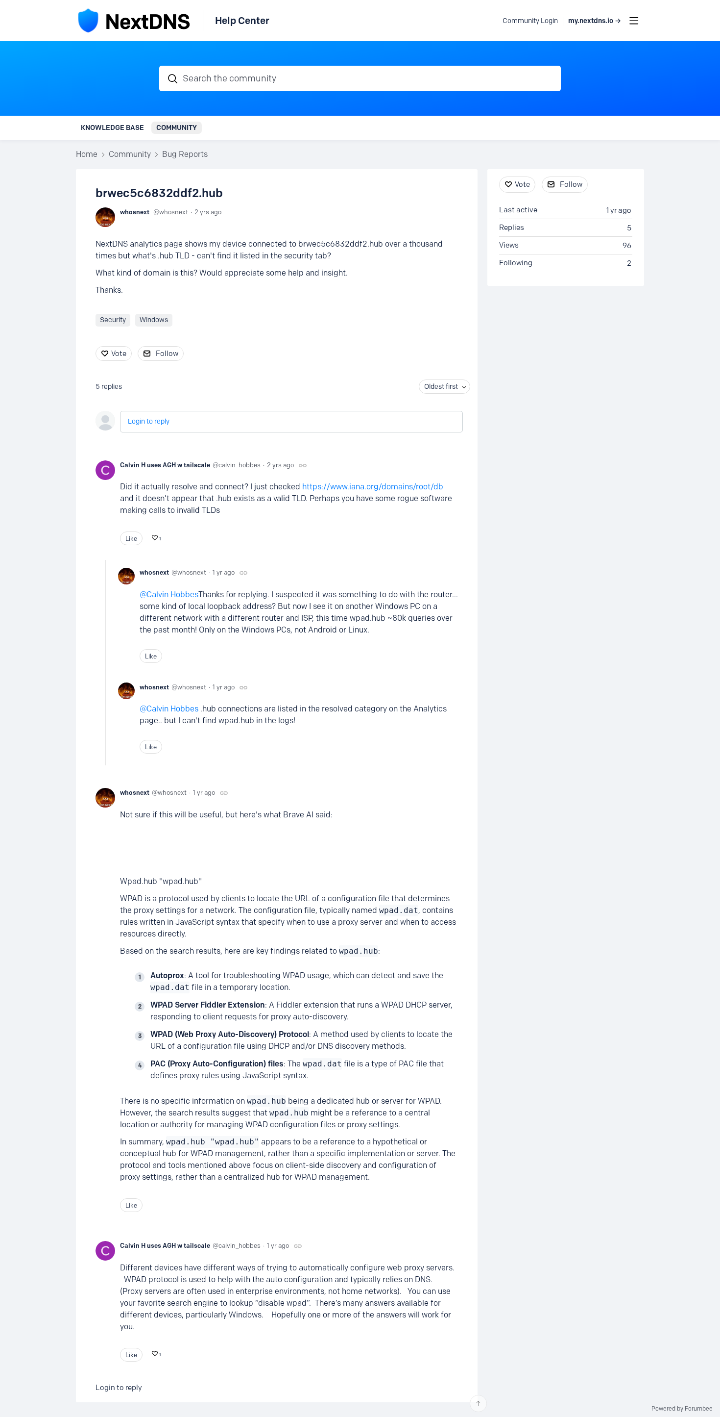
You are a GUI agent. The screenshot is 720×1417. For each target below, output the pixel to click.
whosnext (134, 212)
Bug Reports (185, 154)
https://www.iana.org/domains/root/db (372, 486)
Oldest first (441, 386)
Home (86, 154)
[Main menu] (634, 20)
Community (176, 127)
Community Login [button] (530, 21)
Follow (167, 353)
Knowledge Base (112, 127)
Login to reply (148, 421)
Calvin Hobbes (172, 594)
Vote (118, 353)
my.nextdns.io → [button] (594, 21)
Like (131, 538)
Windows (154, 320)
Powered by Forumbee (682, 1408)
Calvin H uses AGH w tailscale (165, 465)
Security (113, 320)
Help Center (242, 20)
